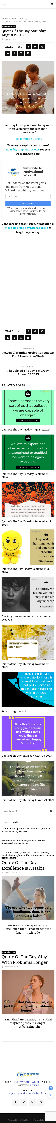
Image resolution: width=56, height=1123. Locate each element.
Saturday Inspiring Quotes (22, 149)
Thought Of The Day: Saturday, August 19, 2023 (28, 372)
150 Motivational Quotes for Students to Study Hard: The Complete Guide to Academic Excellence (28, 854)
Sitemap (34, 1085)
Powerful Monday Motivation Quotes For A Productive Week (28, 354)
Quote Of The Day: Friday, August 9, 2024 (26, 429)
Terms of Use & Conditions (19, 1120)
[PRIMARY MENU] (4, 4)
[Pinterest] (40, 1102)
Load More (28, 1050)
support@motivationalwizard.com (28, 1093)
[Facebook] (15, 1102)
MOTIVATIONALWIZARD (27, 1082)
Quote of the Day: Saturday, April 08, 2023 (27, 755)
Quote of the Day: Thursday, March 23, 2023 (28, 800)
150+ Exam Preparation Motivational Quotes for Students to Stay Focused (26, 830)
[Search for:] (28, 811)
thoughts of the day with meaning (26, 227)
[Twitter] (23, 1102)
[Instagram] (32, 1102)
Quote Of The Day (8, 26)
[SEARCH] (51, 811)
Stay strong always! (14, 711)
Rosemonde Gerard (29, 139)
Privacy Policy (39, 1120)
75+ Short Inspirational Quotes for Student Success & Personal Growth (24, 842)
